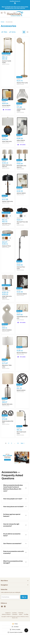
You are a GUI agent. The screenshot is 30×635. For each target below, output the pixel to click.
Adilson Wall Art (21, 140)
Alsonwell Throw (6, 223)
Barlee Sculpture (21, 390)
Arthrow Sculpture (7, 330)
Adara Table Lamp (7, 141)
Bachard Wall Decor (22, 352)
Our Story (14, 612)
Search (20, 614)
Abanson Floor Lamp (22, 82)
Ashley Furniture (5, 64)
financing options (14, 547)
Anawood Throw (6, 246)
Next (22, 443)
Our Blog (26, 614)
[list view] (27, 32)
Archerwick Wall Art (22, 294)
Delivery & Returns (6, 614)
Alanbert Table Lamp (7, 201)
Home (2, 22)
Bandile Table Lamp (7, 404)
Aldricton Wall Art (21, 193)
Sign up (24, 597)
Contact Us (8, 612)
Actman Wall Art (6, 105)
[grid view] (24, 32)
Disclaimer (14, 614)
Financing (20, 612)
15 (18, 443)
